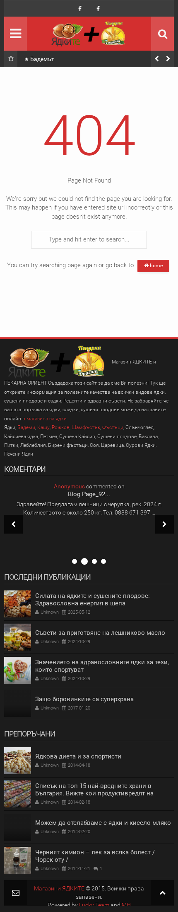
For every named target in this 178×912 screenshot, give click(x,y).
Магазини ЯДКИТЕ (59, 888)
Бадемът (42, 59)
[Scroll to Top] (162, 892)
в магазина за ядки (44, 419)
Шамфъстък (86, 427)
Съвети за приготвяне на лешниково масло (100, 632)
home (156, 265)
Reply (91, 551)
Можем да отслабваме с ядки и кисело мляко (103, 823)
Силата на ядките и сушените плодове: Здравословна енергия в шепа (92, 599)
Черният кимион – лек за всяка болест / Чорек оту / (95, 856)
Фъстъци (112, 427)
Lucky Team (94, 905)
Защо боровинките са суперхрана (84, 699)
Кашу (43, 427)
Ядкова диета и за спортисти (78, 756)
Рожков (61, 427)
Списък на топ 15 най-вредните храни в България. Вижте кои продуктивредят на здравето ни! (94, 793)
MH (126, 905)
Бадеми (26, 427)
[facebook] (80, 8)
